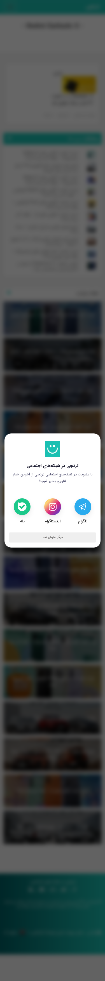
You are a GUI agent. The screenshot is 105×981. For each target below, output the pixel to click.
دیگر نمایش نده (53, 537)
